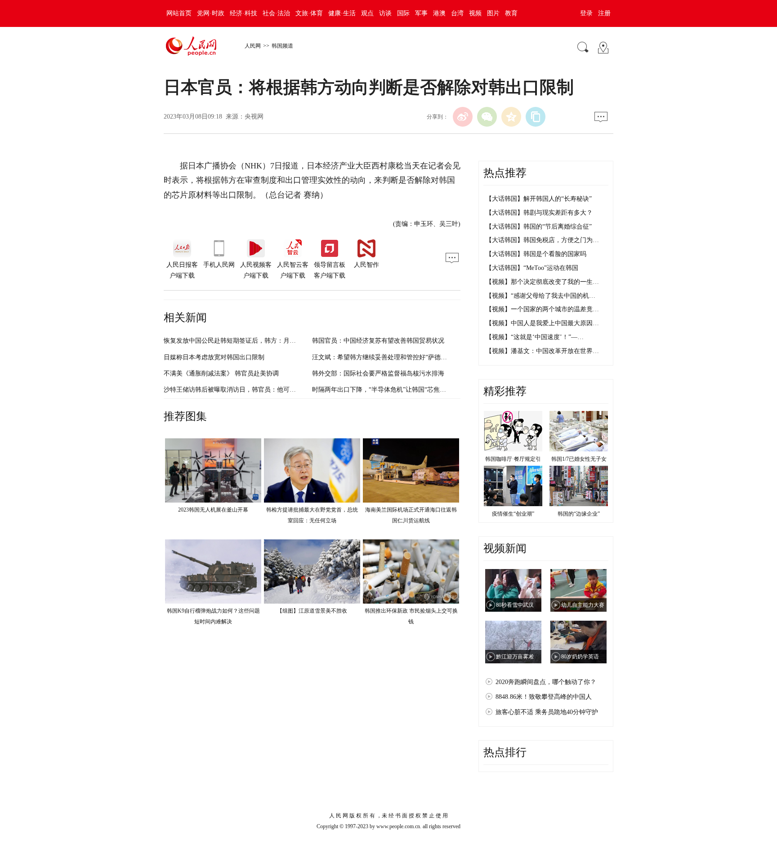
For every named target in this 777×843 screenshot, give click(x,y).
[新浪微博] (463, 117)
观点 (367, 13)
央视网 (254, 116)
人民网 (253, 46)
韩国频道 (282, 46)
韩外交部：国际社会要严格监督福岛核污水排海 (378, 373)
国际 (403, 13)
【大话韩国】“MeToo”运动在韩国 (532, 268)
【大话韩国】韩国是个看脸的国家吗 (536, 254)
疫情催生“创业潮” (513, 514)
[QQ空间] (511, 117)
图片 (493, 13)
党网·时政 (210, 13)
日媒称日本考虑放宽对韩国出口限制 (214, 357)
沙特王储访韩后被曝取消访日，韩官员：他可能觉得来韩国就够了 (255, 389)
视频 (475, 13)
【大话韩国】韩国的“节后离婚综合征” (539, 226)
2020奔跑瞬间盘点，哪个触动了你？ (546, 682)
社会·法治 (276, 13)
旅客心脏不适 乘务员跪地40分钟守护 (547, 712)
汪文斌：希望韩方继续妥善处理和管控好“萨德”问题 (384, 357)
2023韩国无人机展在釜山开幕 (213, 510)
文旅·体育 (309, 13)
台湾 (457, 13)
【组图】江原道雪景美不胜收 (312, 611)
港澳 (439, 13)
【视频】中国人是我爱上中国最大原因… (542, 323)
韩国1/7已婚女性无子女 (579, 459)
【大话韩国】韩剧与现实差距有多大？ (539, 212)
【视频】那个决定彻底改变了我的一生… (542, 281)
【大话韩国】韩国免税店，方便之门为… (542, 240)
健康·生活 (342, 13)
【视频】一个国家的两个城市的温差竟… (542, 309)
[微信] (487, 117)
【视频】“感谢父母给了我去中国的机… (540, 295)
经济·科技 (243, 13)
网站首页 (179, 13)
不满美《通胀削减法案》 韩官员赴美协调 (221, 373)
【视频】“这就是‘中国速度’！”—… (535, 337)
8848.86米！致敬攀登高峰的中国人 (544, 696)
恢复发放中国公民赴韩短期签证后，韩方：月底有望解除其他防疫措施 (261, 340)
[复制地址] (535, 117)
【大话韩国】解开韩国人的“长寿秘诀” (539, 198)
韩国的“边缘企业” (579, 514)
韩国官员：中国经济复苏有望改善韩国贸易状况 (378, 340)
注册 (604, 13)
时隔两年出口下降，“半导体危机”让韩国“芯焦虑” (380, 389)
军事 (421, 13)
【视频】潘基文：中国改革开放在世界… (542, 351)
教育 (511, 13)
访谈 (385, 13)
